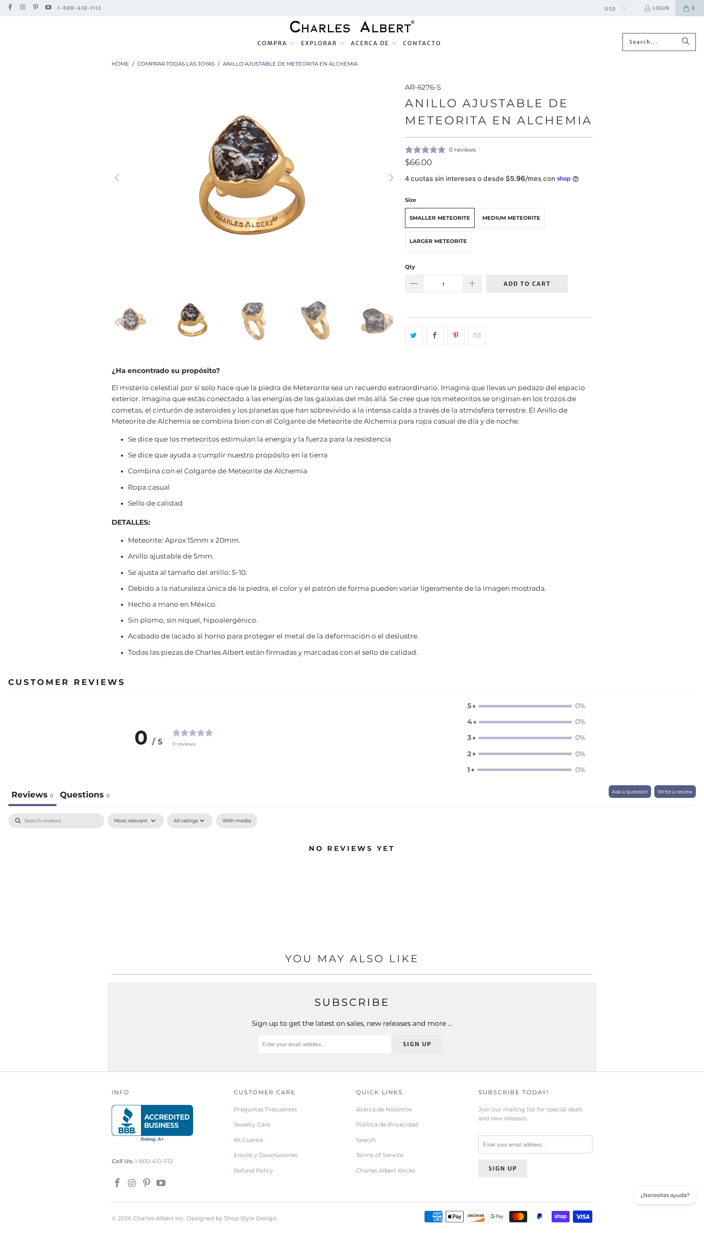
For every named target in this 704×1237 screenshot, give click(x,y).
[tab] (85, 795)
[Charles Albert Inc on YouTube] (47, 8)
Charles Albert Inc (158, 1218)
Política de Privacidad (387, 1124)
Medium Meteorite (511, 217)
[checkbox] (236, 820)
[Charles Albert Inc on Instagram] (22, 8)
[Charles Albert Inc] (352, 26)
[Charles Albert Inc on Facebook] (9, 8)
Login (661, 8)
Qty (410, 266)
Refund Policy (253, 1170)
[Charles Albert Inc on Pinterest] (35, 8)
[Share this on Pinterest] (456, 335)
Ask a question (630, 792)
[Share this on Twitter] (413, 335)
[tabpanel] (352, 876)
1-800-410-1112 (79, 8)
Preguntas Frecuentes (265, 1109)
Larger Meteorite (438, 241)
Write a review (675, 792)
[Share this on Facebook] (435, 335)
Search (366, 1140)
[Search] (685, 42)
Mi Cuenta (248, 1140)
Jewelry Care (252, 1124)
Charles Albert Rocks (385, 1170)
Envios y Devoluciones (266, 1155)
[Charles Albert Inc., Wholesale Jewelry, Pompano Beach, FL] (152, 1123)
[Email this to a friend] (477, 335)
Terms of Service (379, 1155)
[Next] (390, 178)
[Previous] (117, 178)
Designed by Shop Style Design (231, 1218)
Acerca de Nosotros (384, 1109)
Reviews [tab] (32, 795)
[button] (276, 43)
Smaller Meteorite (439, 217)
